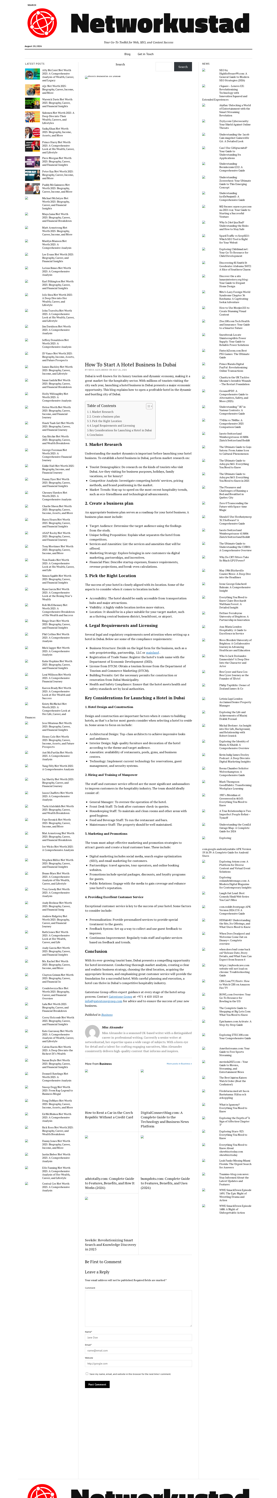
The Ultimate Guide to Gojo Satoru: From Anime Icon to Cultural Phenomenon (235, 450)
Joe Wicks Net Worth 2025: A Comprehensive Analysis (58, 848)
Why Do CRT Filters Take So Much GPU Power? (234, 558)
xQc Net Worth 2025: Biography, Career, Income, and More (58, 89)
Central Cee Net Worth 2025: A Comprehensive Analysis (56, 1187)
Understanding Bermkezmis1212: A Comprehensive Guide (232, 167)
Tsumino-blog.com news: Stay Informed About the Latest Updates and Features (234, 1179)
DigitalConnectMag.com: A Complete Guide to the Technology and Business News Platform (165, 1119)
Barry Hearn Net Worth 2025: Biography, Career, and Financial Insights (56, 523)
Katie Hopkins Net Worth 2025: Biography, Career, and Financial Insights (57, 665)
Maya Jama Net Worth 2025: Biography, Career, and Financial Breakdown (57, 217)
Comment (90, 1287)
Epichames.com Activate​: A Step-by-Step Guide (235, 1023)
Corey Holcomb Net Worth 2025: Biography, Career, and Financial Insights (58, 1021)
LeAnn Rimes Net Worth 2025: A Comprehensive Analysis (56, 271)
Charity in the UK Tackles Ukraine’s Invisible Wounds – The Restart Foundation (235, 381)
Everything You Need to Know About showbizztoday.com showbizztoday (233, 1150)
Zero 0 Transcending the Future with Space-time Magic (233, 506)
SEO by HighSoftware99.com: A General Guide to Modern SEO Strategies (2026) (234, 75)
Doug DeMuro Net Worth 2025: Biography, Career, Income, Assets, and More (57, 1104)
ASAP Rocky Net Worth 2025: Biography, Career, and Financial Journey (56, 536)
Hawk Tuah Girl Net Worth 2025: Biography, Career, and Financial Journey (58, 426)
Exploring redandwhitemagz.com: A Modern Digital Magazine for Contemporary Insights (235, 882)
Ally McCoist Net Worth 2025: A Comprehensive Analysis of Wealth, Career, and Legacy (58, 75)
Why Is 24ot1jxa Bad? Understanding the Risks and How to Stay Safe (234, 226)
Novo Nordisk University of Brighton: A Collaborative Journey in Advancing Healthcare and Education (235, 645)
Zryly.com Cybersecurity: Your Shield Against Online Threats (235, 124)
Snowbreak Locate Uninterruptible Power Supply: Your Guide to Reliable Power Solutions (234, 340)
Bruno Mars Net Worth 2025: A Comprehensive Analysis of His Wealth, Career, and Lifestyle (56, 878)
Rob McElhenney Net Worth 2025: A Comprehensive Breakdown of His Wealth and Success (58, 610)
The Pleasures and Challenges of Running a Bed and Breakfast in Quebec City (233, 492)
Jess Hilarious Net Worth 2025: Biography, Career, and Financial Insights (57, 726)
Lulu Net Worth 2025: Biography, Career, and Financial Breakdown (55, 1007)
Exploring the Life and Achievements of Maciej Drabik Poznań (233, 715)
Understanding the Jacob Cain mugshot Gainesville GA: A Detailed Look (234, 138)
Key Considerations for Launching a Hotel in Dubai (121, 430)
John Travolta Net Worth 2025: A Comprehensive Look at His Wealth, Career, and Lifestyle (58, 315)
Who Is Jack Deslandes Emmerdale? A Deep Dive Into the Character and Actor (234, 661)
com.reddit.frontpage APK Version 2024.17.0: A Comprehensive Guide (235, 910)
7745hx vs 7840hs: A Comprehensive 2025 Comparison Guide (231, 423)
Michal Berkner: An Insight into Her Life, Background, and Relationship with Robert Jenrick (235, 730)
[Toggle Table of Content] (147, 406)
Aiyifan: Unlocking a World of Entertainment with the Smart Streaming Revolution (235, 110)
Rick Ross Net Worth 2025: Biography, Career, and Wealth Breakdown (57, 1131)
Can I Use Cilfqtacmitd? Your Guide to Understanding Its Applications (233, 153)
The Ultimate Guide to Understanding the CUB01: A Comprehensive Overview (235, 547)
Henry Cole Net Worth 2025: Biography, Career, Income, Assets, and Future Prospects (58, 742)
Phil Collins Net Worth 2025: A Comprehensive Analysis (56, 638)
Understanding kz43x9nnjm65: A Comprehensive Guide (232, 196)
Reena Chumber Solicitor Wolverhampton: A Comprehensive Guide (234, 772)
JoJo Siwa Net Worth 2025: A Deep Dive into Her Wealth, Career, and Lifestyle (57, 300)
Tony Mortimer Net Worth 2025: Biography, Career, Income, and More (57, 550)
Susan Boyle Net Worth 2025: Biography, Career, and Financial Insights (56, 1064)
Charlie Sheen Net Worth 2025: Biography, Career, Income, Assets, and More (57, 509)
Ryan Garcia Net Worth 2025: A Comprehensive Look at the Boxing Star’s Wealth (57, 594)
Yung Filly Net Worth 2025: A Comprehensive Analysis (58, 767)
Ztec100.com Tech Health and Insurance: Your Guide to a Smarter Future (234, 324)
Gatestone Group (120, 996)
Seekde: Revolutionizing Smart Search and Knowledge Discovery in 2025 (110, 1244)
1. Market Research (101, 412)
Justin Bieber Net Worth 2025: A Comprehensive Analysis (56, 1158)
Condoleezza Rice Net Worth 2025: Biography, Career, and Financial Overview (56, 993)
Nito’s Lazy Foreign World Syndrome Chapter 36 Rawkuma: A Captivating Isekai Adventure (234, 297)
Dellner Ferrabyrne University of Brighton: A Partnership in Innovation (234, 616)
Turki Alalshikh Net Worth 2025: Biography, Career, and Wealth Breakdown (58, 810)
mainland (152, 652)
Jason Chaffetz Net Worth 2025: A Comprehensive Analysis (57, 796)
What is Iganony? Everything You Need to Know (233, 1108)
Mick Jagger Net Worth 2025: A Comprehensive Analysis (56, 651)
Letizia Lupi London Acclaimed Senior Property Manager (235, 702)
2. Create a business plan (105, 416)
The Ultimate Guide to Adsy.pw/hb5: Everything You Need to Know (234, 464)
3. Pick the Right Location (106, 421)
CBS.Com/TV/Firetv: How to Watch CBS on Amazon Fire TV (234, 984)
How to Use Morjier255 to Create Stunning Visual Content (234, 311)
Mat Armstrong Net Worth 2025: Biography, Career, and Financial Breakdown (58, 837)
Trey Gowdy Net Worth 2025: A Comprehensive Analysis (56, 893)
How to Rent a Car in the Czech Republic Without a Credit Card (109, 1114)
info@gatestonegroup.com (103, 1001)
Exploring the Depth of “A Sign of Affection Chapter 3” (234, 1121)
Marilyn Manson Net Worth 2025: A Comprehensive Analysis (56, 244)
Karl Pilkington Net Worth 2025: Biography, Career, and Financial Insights (57, 285)
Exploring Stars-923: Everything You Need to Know (233, 1135)
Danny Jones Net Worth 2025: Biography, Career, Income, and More (56, 1144)
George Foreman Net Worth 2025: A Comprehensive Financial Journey (57, 455)
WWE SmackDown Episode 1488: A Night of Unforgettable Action (235, 1209)
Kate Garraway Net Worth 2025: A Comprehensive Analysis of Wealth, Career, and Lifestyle (58, 1036)
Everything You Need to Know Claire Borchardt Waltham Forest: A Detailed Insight (233, 602)
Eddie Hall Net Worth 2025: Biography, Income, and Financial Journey (58, 469)
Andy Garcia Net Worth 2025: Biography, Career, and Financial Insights (56, 951)
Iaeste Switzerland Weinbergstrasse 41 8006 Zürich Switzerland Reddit (234, 437)
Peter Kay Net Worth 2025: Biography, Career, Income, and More (58, 175)
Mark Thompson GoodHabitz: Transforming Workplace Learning (235, 785)
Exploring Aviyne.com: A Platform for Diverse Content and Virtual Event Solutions (234, 866)
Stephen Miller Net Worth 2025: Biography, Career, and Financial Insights (57, 863)
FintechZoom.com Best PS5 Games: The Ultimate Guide (234, 354)
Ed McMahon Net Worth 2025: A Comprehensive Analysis (56, 1117)
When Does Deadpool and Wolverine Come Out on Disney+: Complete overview (234, 938)
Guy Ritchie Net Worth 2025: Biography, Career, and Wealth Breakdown (56, 440)
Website (89, 1357)
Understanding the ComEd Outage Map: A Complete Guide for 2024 (235, 828)
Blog (127, 54)
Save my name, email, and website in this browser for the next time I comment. (130, 1374)
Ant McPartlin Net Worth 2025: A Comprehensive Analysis (57, 756)
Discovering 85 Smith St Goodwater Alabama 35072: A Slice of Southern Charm (235, 266)
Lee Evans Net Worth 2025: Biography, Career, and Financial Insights (58, 258)
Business (107, 1015)
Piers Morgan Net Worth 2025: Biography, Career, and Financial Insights (56, 161)
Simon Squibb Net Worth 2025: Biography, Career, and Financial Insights (56, 579)
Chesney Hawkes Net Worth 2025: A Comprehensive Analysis (56, 496)
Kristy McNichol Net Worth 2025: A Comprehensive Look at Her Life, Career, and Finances (47, 710)
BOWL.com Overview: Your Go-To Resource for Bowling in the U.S (235, 998)
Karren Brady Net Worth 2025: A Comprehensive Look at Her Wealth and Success (56, 693)
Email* (88, 1344)
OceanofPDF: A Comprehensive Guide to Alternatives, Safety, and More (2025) (233, 396)
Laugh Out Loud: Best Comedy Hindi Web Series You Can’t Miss (234, 896)
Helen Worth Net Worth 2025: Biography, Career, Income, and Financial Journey (56, 412)
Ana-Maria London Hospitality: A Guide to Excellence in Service (232, 630)
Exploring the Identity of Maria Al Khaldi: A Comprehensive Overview (234, 745)
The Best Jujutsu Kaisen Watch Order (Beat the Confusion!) (233, 1081)
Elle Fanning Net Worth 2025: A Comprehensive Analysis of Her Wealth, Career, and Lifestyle (56, 1173)
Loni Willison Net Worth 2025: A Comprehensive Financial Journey (56, 678)
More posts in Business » (179, 1063)
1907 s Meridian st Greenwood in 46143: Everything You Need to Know (233, 800)
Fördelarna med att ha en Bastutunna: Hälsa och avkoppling (234, 1094)
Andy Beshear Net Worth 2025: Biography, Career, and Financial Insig (57, 906)
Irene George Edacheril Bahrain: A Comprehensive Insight (235, 587)
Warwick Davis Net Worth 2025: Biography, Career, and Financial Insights (57, 103)
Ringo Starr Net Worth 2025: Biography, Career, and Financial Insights (56, 624)
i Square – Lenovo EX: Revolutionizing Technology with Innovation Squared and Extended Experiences (224, 92)
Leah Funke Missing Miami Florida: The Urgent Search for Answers (235, 1164)
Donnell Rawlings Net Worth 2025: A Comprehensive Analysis (56, 1077)
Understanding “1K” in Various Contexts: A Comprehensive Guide (232, 410)
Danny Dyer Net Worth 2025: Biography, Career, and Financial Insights (56, 483)
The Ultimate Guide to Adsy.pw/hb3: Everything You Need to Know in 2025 (234, 477)
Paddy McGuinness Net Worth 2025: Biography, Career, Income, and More (57, 188)
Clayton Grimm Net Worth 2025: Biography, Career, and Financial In (57, 978)
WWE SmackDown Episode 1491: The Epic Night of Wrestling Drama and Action (235, 1195)
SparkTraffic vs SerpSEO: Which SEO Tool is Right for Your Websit (234, 239)
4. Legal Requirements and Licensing (112, 425)
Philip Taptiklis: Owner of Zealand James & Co (234, 686)
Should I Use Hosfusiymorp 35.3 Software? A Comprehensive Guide (235, 520)
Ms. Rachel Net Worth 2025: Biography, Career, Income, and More (56, 965)
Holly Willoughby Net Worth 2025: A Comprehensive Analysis (56, 397)
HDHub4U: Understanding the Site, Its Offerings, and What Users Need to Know (234, 923)
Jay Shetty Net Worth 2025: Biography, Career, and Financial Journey (58, 783)
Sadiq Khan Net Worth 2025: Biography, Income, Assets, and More (56, 132)
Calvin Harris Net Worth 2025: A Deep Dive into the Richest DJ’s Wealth (57, 1050)
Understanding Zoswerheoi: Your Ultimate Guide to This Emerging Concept (235, 182)
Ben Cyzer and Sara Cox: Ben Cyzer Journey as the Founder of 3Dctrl (234, 675)
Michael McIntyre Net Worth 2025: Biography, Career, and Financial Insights (56, 203)
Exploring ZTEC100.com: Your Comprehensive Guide (235, 1036)
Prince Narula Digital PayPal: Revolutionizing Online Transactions (233, 367)
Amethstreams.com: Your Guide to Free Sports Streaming (234, 1052)
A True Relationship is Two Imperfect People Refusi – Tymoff (235, 814)
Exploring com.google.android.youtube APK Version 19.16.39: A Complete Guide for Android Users (226, 847)
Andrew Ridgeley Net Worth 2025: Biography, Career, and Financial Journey (56, 921)
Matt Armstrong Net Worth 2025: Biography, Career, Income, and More (57, 231)
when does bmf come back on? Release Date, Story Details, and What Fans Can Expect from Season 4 (235, 954)
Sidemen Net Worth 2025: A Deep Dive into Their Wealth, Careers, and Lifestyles (58, 118)
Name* (88, 1331)
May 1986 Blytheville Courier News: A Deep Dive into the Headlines (235, 574)
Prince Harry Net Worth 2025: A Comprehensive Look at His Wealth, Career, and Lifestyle (58, 147)
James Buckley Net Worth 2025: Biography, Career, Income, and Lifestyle (57, 370)
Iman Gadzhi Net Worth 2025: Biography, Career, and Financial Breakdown (57, 384)
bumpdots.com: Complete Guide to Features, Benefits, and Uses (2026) (165, 1183)
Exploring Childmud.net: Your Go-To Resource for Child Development (233, 252)
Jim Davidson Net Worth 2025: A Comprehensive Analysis (56, 330)
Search (120, 64)
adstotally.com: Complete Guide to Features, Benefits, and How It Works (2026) (110, 1183)
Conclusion (96, 435)
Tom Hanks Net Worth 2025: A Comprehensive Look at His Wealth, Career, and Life (58, 565)
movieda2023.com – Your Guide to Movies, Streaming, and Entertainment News (233, 1067)
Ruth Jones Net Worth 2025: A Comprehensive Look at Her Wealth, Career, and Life (56, 937)
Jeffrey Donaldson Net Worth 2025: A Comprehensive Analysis (56, 343)
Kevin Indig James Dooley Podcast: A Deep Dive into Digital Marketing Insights (235, 758)
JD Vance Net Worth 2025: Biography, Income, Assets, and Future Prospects (58, 357)
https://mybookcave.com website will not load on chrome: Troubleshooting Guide (234, 970)
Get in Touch (146, 54)
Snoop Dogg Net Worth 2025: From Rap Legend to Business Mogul (57, 1090)
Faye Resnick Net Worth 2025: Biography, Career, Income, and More (56, 823)
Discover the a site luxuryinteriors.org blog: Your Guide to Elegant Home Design (233, 281)
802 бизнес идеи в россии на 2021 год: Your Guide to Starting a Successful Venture (235, 211)
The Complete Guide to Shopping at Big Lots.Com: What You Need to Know (235, 1011)
